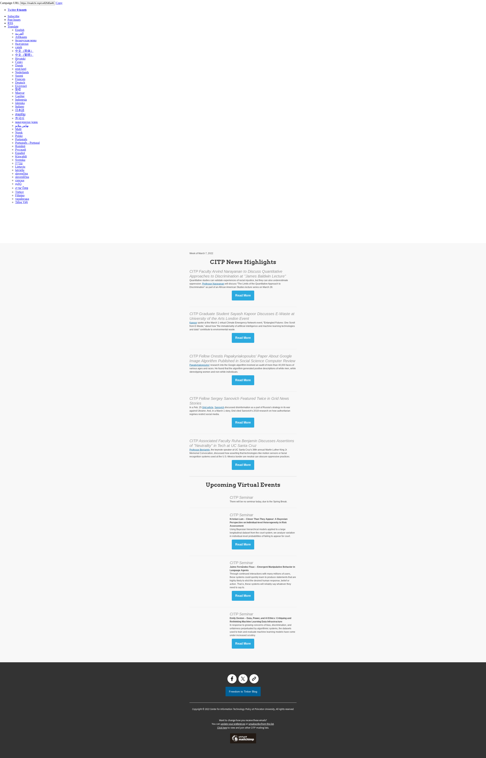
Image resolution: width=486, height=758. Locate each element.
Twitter (17, 9)
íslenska (20, 103)
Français (20, 79)
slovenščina (22, 177)
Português (21, 139)
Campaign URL (9, 3)
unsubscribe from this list (261, 724)
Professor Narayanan (213, 283)
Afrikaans (21, 37)
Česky (19, 62)
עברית (19, 163)
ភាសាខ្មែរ (20, 114)
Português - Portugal (27, 142)
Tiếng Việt (21, 202)
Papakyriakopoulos (199, 365)
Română (20, 146)
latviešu (19, 170)
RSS (10, 23)
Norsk (19, 132)
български (21, 43)
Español (20, 153)
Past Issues (14, 19)
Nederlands (22, 72)
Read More (243, 295)
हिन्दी (18, 89)
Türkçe (19, 192)
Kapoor (193, 322)
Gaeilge (19, 96)
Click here (222, 727)
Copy (59, 3)
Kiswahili (21, 156)
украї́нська (22, 198)
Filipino (19, 195)
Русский (20, 149)
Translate (13, 26)
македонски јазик (26, 122)
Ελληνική (21, 86)
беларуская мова (25, 40)
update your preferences (233, 724)
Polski (19, 136)
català (18, 47)
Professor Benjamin (199, 449)
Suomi (19, 75)
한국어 (19, 118)
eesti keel (20, 68)
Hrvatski (20, 58)
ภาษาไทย (21, 188)
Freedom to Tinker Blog (243, 691)
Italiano (19, 106)
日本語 (19, 110)
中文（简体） (24, 50)
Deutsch (20, 82)
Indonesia (21, 99)
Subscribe (13, 16)
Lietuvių (20, 166)
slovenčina (21, 173)
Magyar (19, 92)
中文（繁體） (24, 54)
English (19, 30)
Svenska (20, 159)
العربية (19, 33)
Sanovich (219, 407)
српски (19, 180)
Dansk (19, 65)
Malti (18, 129)
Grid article (207, 407)
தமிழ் (18, 183)
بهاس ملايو (22, 125)
